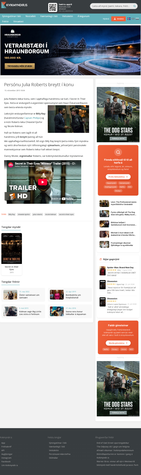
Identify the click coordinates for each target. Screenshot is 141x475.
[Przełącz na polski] (137, 19)
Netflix (122, 187)
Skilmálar (53, 457)
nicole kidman (50, 214)
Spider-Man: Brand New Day (120, 267)
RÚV (129, 187)
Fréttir (5, 21)
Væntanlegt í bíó (49, 16)
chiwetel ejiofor (24, 214)
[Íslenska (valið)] (129, 19)
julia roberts (37, 214)
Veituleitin (67, 16)
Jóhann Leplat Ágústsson (117, 304)
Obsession (112, 281)
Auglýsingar (7, 454)
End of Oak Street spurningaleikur (113, 443)
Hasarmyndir (111, 183)
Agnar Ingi (120, 284)
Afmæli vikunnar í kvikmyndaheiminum (115, 450)
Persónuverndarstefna (59, 454)
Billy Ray (12, 214)
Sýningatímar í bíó (11, 16)
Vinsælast (18, 21)
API (3, 450)
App (3, 443)
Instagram (6, 457)
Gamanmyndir (124, 183)
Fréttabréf (6, 446)
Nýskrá (106, 18)
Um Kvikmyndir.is (9, 465)
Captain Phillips (32, 117)
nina (119, 270)
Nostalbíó (30, 16)
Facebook (5, 461)
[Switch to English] (133, 19)
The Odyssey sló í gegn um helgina (113, 446)
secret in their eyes (66, 214)
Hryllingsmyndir (110, 187)
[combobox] (114, 6)
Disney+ (118, 191)
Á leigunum (84, 16)
